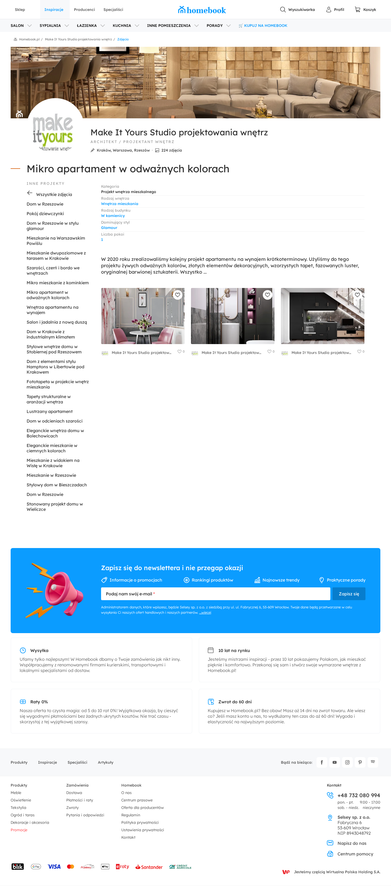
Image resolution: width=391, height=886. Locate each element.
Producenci (84, 9)
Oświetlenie (21, 800)
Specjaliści (113, 9)
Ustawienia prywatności (142, 830)
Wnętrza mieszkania (119, 203)
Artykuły (105, 762)
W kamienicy (113, 215)
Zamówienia (77, 785)
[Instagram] (347, 762)
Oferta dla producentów (142, 807)
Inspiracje (53, 9)
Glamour (109, 227)
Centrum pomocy (355, 853)
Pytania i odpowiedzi (85, 815)
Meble (16, 792)
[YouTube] (334, 762)
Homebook (131, 785)
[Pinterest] (360, 762)
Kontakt (128, 837)
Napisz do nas (352, 843)
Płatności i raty (79, 800)
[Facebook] (322, 762)
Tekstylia (18, 807)
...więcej (205, 612)
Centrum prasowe (137, 800)
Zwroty (72, 807)
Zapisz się (349, 593)
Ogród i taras (23, 815)
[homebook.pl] (202, 9)
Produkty (19, 762)
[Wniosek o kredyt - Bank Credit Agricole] (180, 866)
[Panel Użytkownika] (334, 9)
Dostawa (74, 792)
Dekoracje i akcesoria (30, 822)
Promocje (19, 830)
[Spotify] (373, 762)
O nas (126, 792)
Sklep (20, 9)
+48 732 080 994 (359, 795)
